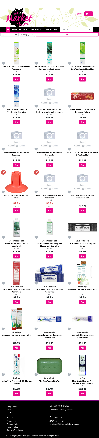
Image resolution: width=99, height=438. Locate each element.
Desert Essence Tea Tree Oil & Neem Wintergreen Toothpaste (49, 67)
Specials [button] (35, 29)
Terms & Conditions (15, 430)
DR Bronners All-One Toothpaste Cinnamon (16, 290)
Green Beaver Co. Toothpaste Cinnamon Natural (82, 110)
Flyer (9, 409)
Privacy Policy (12, 424)
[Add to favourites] (3, 63)
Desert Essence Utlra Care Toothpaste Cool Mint (16, 110)
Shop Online (12, 406)
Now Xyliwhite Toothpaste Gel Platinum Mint (49, 336)
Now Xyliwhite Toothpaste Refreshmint (82, 336)
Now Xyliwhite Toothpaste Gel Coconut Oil (49, 153)
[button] (8, 29)
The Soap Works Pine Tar (49, 381)
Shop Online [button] (19, 29)
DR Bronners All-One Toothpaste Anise (82, 244)
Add (16, 79)
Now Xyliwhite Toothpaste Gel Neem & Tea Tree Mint (82, 153)
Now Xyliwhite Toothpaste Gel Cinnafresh (16, 153)
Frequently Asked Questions (61, 409)
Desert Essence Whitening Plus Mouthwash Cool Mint (49, 244)
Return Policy (12, 427)
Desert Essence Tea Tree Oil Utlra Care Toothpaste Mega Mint (82, 67)
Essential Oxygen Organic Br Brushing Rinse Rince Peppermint (49, 110)
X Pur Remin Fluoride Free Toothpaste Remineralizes (82, 382)
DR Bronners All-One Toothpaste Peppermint (49, 290)
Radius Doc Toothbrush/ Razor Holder (16, 196)
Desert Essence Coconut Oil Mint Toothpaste (16, 67)
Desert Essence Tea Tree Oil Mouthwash (16, 244)
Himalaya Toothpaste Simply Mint (82, 289)
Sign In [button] (78, 13)
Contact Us (51, 29)
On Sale (10, 412)
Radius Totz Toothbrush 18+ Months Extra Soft (16, 382)
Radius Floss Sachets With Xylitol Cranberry (49, 196)
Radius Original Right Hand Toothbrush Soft (82, 196)
